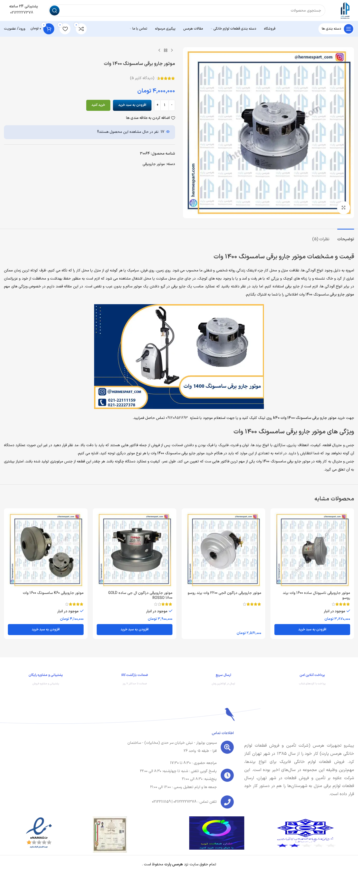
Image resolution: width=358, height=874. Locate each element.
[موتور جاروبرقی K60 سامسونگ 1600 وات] (46, 550)
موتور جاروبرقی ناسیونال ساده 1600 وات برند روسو (316, 595)
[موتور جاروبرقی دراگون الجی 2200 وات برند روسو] (223, 550)
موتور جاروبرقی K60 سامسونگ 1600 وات (53, 593)
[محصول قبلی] (172, 50)
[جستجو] (54, 10)
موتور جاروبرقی (154, 164)
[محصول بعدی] (159, 50)
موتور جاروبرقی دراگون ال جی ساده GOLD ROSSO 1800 (140, 595)
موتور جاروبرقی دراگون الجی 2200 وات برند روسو (224, 593)
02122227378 (21, 12)
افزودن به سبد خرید (132, 105)
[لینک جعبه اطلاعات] (312, 680)
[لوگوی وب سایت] (345, 10)
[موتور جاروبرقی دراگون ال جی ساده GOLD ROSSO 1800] (134, 550)
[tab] (345, 237)
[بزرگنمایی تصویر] (343, 207)
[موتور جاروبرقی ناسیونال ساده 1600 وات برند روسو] (312, 550)
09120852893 (177, 418)
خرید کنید (98, 105)
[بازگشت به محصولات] (165, 50)
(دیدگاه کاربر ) (142, 78)
